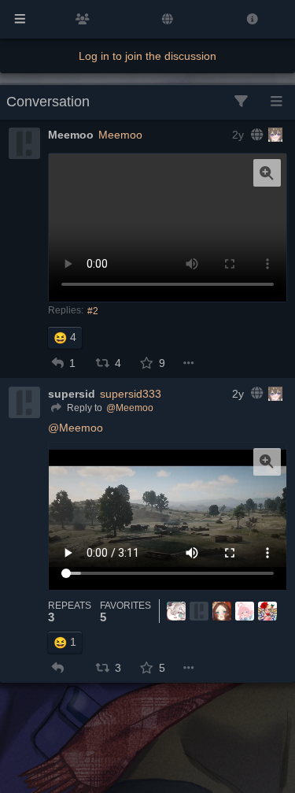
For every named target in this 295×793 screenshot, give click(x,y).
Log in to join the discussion (147, 56)
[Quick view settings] (276, 102)
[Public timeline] (82, 19)
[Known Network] (167, 19)
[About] (252, 19)
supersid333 (130, 393)
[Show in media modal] (267, 173)
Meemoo (120, 134)
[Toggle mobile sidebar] (20, 19)
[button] (58, 363)
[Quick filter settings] (241, 102)
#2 (92, 311)
